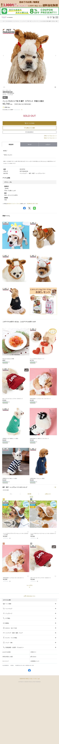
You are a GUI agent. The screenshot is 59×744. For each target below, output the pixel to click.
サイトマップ (6, 661)
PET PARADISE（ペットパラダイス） (13, 21)
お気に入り (48, 494)
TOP (3, 21)
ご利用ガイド (33, 652)
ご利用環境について (34, 661)
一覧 (55, 487)
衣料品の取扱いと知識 (8, 656)
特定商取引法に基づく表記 (32, 203)
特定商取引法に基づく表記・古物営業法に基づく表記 (24, 665)
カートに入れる (30, 123)
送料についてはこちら (49, 135)
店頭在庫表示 (30, 132)
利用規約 (12, 665)
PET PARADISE (10, 93)
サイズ (29, 144)
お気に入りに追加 (30, 127)
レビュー (48, 144)
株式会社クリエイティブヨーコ (13, 203)
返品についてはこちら (49, 138)
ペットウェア (23, 21)
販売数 (29, 494)
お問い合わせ (33, 656)
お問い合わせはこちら (29, 596)
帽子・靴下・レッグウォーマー (33, 21)
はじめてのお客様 (7, 652)
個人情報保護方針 (6, 665)
